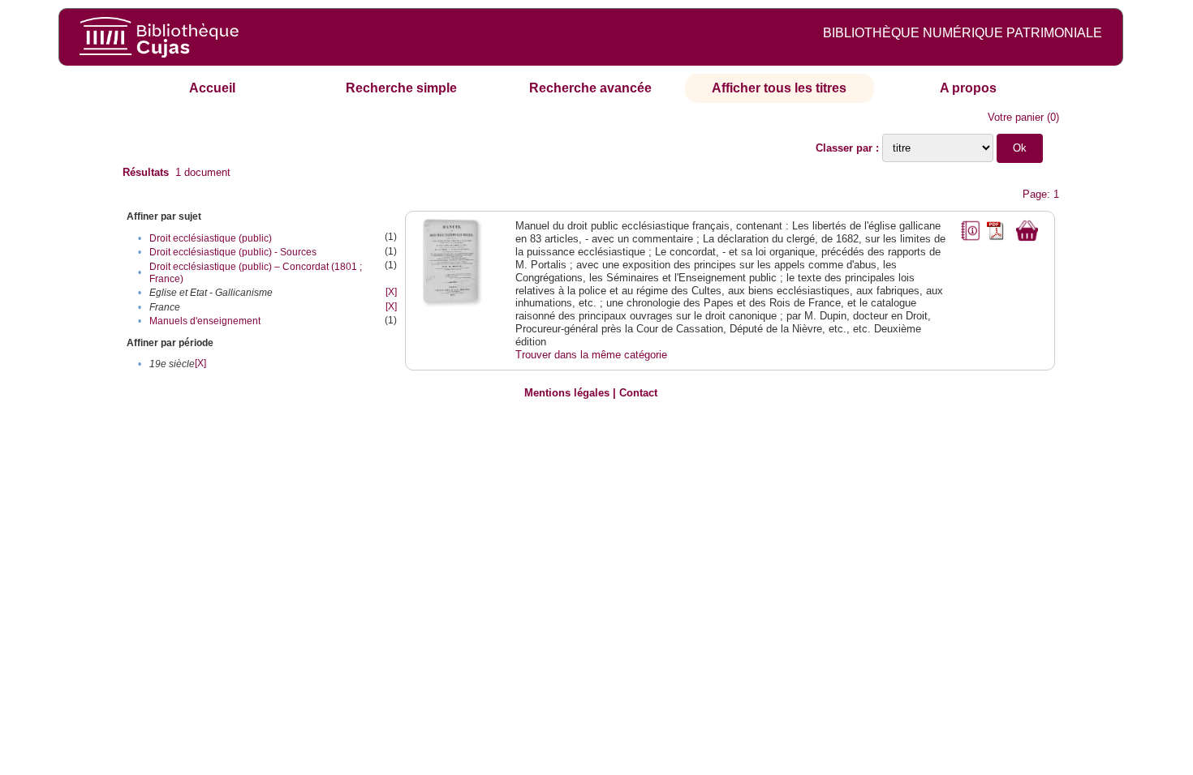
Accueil (212, 88)
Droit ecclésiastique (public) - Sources (233, 252)
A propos (968, 88)
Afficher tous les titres (779, 88)
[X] (391, 292)
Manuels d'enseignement (205, 321)
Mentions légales (566, 393)
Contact (638, 393)
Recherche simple (401, 88)
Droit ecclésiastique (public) (210, 238)
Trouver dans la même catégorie (591, 355)
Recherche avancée (590, 88)
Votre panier (1016, 117)
